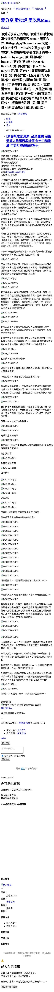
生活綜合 (21, 730)
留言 (28, 723)
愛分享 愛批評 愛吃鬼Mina (25, 20)
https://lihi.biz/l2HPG (15, 172)
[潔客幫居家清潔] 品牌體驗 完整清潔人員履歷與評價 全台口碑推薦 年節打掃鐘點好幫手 (28, 141)
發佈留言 (5, 759)
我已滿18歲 (6, 987)
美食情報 (22, 114)
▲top (3, 738)
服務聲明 (28, 956)
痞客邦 (22, 723)
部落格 (9, 122)
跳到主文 (5, 27)
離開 (15, 987)
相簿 (8, 119)
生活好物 (21, 733)
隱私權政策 (46, 953)
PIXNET (12, 953)
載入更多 (5, 743)
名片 (8, 125)
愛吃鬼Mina (6, 708)
